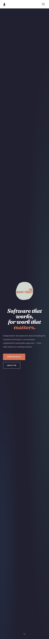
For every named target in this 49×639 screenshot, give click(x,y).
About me (11, 365)
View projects (14, 357)
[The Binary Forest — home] (4, 4)
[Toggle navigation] (43, 4)
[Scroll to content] (24, 634)
